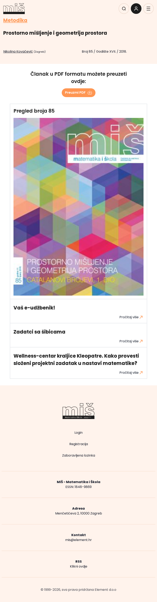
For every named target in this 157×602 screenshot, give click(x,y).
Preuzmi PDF (75, 92)
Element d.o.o (105, 589)
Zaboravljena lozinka (78, 455)
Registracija (78, 444)
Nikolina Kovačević (18, 51)
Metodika (15, 20)
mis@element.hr (78, 540)
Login (78, 432)
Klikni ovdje (78, 566)
